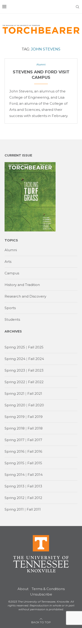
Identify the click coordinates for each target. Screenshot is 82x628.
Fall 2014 (35, 474)
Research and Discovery (25, 296)
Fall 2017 (34, 440)
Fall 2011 (34, 509)
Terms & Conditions (48, 589)
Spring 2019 (15, 417)
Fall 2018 (35, 428)
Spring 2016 (14, 451)
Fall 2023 (36, 370)
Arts (8, 261)
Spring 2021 (14, 393)
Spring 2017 (14, 440)
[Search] (77, 6)
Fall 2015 (34, 463)
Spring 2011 (14, 509)
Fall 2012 (34, 498)
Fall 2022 (36, 382)
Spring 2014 (15, 474)
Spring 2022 (15, 382)
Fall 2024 (36, 359)
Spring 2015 (14, 463)
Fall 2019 (35, 417)
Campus (12, 273)
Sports (10, 308)
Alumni (11, 250)
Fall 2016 (34, 451)
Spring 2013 (14, 486)
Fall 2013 (34, 486)
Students (12, 319)
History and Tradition (22, 285)
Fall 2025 (36, 347)
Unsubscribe (41, 594)
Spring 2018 (15, 428)
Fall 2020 (36, 405)
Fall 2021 (34, 393)
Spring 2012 (14, 498)
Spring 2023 (15, 370)
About (23, 589)
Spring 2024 (15, 359)
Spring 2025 (15, 347)
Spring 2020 (15, 405)
